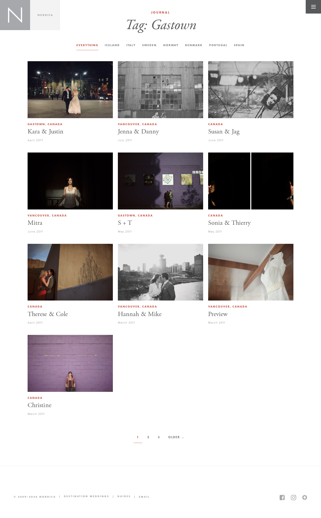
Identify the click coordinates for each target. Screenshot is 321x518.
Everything (87, 45)
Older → (176, 437)
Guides (120, 496)
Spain (239, 45)
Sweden (149, 45)
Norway (171, 45)
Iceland (112, 45)
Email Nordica (140, 496)
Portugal (218, 45)
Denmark (194, 45)
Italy (131, 45)
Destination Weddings (82, 496)
